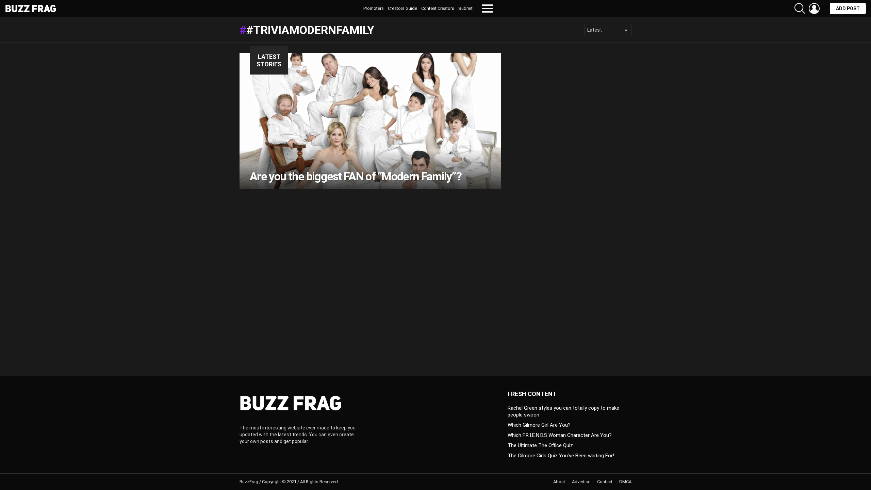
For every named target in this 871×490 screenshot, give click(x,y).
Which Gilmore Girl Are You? (539, 425)
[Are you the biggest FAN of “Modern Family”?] (370, 121)
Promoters (373, 8)
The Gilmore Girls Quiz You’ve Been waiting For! (561, 456)
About (559, 481)
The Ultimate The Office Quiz (540, 445)
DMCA (625, 481)
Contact (604, 481)
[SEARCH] (799, 8)
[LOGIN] (814, 8)
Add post (848, 8)
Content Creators (437, 8)
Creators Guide (402, 8)
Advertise (581, 481)
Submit (465, 8)
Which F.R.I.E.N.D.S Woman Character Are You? (560, 435)
